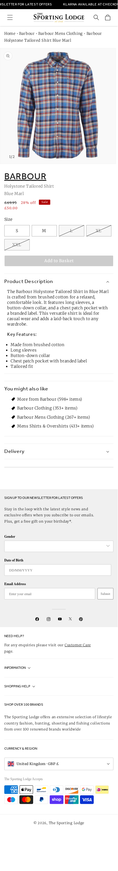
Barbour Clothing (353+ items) (47, 408)
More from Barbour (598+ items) (49, 399)
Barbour (27, 33)
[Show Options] (108, 546)
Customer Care (78, 645)
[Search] (96, 17)
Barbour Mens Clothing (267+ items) (53, 417)
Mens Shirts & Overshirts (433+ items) (55, 426)
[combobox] (56, 546)
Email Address (15, 583)
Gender (9, 536)
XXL (16, 244)
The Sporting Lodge (67, 823)
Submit (105, 593)
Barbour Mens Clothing (60, 33)
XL (99, 230)
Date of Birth (13, 560)
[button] (10, 17)
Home (9, 33)
